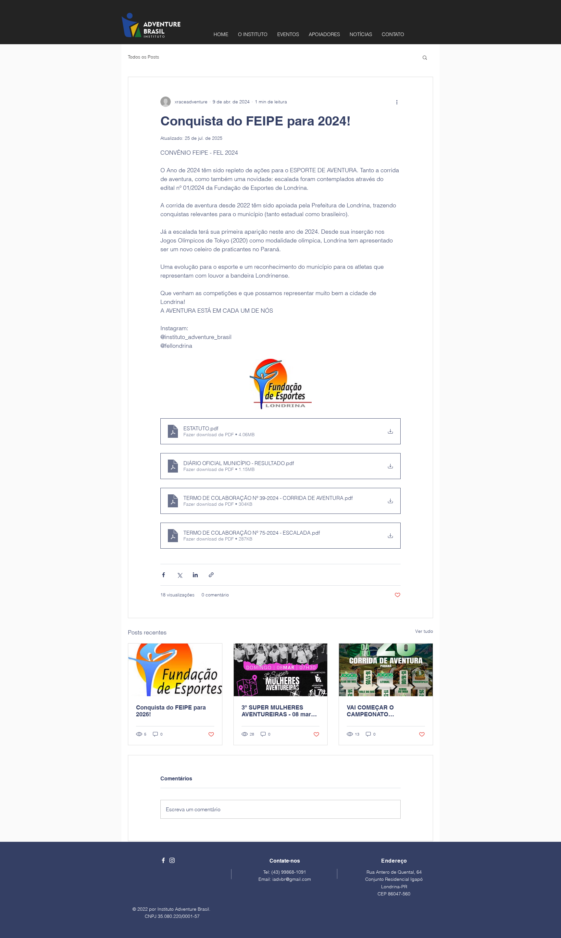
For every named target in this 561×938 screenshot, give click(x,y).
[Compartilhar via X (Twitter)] (179, 575)
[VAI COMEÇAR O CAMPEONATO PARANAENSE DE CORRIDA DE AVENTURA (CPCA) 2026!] (386, 670)
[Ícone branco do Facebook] (163, 860)
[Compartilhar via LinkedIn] (195, 575)
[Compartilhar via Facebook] (163, 575)
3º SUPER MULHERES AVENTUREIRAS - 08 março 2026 (280, 711)
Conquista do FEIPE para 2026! (171, 711)
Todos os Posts (143, 57)
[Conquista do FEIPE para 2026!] (175, 670)
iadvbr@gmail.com (291, 879)
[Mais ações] (397, 102)
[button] (425, 57)
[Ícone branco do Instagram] (172, 860)
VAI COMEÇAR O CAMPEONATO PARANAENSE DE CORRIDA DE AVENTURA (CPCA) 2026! (382, 711)
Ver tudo (424, 631)
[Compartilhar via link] (211, 575)
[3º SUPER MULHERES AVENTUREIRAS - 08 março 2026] (281, 670)
